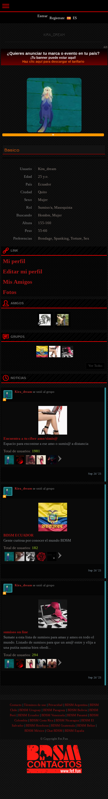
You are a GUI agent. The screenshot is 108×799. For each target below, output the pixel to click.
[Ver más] (59, 458)
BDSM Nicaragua (67, 720)
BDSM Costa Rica (41, 720)
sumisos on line (15, 632)
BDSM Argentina (76, 705)
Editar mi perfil (22, 271)
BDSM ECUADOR (18, 535)
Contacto (16, 705)
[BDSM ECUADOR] (41, 351)
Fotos (9, 292)
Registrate (57, 18)
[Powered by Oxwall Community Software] (54, 758)
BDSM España (74, 730)
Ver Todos (95, 365)
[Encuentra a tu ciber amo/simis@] (54, 351)
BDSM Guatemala (63, 725)
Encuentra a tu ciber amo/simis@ (30, 438)
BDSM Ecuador (28, 715)
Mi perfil (14, 261)
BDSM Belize (86, 725)
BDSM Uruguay (30, 710)
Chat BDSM (54, 730)
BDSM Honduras (37, 725)
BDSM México (34, 730)
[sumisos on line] (66, 351)
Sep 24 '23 (94, 473)
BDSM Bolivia (77, 710)
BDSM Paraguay (54, 710)
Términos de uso (35, 705)
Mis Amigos (17, 282)
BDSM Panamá (77, 715)
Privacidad (55, 705)
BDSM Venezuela (53, 715)
